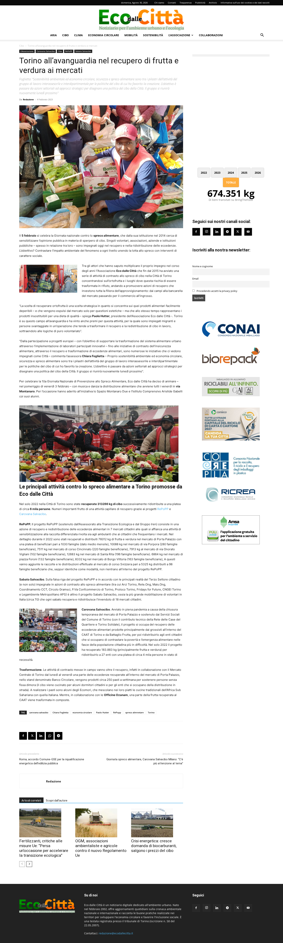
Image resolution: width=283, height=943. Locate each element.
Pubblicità (200, 2)
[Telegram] (58, 736)
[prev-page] (22, 864)
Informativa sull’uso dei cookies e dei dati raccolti (245, 2)
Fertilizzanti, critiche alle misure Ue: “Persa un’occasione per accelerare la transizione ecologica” (43, 848)
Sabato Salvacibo (83, 51)
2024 (231, 172)
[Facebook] (23, 736)
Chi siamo (159, 2)
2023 (217, 172)
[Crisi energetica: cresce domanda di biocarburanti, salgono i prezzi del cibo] (157, 822)
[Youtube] (248, 232)
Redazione (28, 99)
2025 (244, 172)
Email (195, 278)
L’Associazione (179, 35)
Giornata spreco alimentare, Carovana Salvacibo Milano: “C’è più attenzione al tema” (144, 761)
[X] (32, 736)
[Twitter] (238, 232)
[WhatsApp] (50, 736)
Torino (151, 712)
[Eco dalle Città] (141, 18)
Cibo (65, 35)
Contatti (172, 2)
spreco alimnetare (134, 712)
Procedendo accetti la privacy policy (216, 291)
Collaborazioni (211, 35)
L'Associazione (26, 51)
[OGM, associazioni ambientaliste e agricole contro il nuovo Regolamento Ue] (101, 822)
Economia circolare (103, 35)
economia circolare (82, 712)
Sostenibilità (153, 35)
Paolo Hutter (102, 712)
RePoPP (68, 51)
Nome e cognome (202, 266)
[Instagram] (206, 231)
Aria (53, 35)
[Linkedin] (41, 736)
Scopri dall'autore (56, 800)
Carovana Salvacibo (46, 51)
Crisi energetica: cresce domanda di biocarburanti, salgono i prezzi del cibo (154, 846)
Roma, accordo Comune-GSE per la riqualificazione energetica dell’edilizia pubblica (51, 761)
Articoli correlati (31, 800)
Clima (78, 35)
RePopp (117, 712)
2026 (258, 172)
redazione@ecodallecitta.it (116, 933)
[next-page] (29, 864)
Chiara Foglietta (60, 712)
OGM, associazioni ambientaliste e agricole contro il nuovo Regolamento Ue (100, 848)
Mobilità (131, 35)
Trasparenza (186, 2)
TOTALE (231, 182)
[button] (262, 35)
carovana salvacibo (38, 712)
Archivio (213, 2)
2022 (204, 172)
